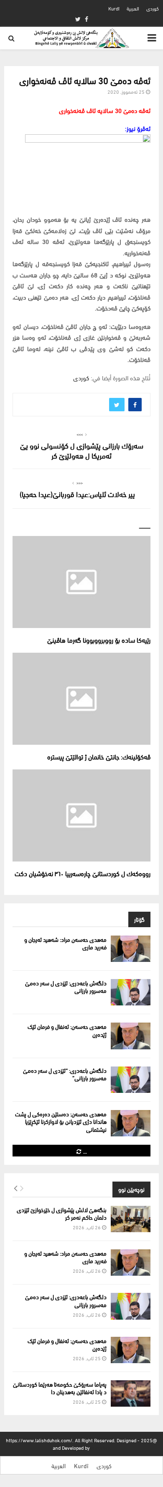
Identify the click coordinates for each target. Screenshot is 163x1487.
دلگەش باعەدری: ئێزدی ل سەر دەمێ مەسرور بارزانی (66, 986)
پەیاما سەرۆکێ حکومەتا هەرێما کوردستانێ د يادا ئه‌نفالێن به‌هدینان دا (60, 1387)
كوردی (152, 8)
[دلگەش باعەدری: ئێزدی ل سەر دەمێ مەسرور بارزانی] (130, 992)
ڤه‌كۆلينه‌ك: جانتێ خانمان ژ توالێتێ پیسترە (98, 756)
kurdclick (101, 1447)
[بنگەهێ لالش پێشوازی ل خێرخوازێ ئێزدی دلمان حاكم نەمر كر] (130, 1219)
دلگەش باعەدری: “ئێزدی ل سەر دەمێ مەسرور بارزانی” (65, 1074)
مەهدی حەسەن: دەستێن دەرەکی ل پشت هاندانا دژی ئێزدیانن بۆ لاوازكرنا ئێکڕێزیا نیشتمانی (61, 1121)
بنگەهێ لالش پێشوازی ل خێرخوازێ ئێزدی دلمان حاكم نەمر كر (62, 1213)
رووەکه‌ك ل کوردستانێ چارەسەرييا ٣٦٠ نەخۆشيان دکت (82, 873)
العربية (133, 8)
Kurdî (114, 8)
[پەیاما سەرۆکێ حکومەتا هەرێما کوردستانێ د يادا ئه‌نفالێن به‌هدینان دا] (130, 1393)
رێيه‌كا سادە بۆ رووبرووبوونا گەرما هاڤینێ (98, 639)
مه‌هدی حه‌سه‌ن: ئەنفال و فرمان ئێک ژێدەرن (67, 1030)
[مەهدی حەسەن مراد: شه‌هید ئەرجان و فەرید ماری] (130, 949)
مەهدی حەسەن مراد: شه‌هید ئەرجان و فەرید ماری (65, 943)
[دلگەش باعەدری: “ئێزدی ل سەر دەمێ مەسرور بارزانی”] (130, 1080)
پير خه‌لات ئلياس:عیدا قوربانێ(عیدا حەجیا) (77, 493)
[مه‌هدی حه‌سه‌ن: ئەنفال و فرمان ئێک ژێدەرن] (130, 1036)
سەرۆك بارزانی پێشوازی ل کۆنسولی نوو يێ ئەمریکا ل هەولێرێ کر (81, 450)
